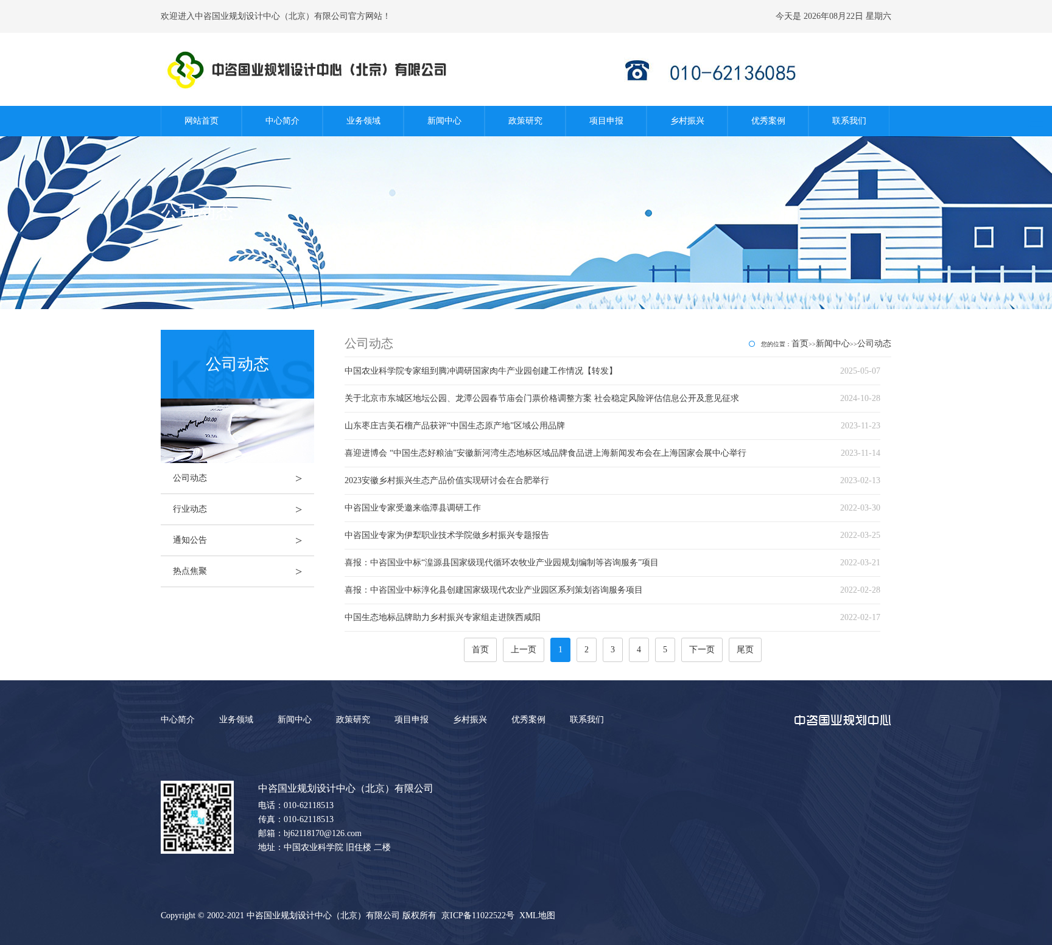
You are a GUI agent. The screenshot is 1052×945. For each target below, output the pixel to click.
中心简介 (282, 120)
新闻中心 (444, 120)
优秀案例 (768, 120)
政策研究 (525, 120)
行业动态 (237, 509)
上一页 (523, 649)
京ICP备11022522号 (477, 915)
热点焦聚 (237, 571)
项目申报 (606, 120)
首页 (799, 343)
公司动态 (237, 478)
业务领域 (363, 120)
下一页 (702, 649)
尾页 (745, 649)
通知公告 (237, 540)
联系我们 (849, 120)
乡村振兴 (687, 120)
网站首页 (201, 120)
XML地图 (537, 915)
